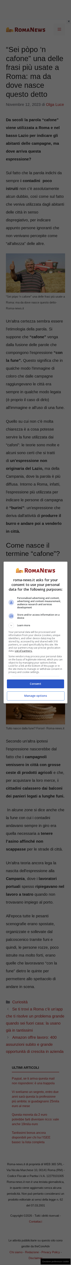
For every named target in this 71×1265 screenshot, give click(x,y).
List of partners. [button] (23, 651)
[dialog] (35, 632)
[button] (35, 625)
